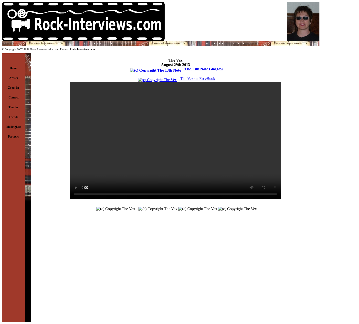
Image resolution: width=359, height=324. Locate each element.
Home (13, 68)
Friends (13, 117)
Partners (13, 136)
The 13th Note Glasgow (203, 69)
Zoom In (13, 87)
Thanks (13, 107)
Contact (14, 97)
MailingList (13, 127)
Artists (13, 78)
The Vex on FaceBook (197, 78)
